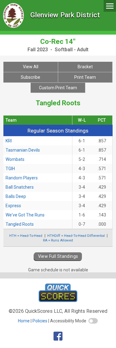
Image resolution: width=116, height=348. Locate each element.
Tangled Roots (20, 224)
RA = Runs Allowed (58, 240)
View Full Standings (58, 256)
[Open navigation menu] (110, 6)
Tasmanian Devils (23, 150)
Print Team (85, 77)
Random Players (22, 177)
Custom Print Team (58, 87)
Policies (39, 320)
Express (13, 205)
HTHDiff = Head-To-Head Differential (76, 235)
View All (30, 66)
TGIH (10, 168)
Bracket (85, 66)
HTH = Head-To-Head (25, 235)
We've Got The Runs (25, 214)
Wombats (15, 159)
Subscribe (30, 77)
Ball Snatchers (20, 187)
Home (24, 320)
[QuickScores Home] (58, 300)
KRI (9, 140)
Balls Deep (16, 196)
